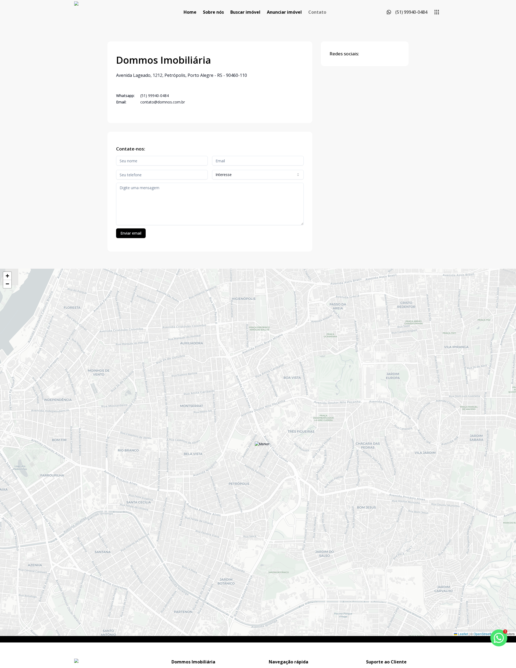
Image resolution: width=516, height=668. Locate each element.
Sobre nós (213, 12)
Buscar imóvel (245, 12)
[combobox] (258, 174)
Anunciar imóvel (284, 12)
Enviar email (130, 233)
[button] (262, 448)
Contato (317, 12)
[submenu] (437, 12)
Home (190, 12)
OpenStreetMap (485, 633)
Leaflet (462, 633)
